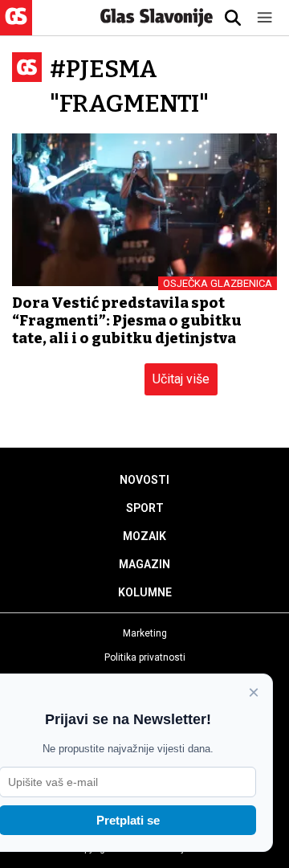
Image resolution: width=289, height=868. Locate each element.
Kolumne (145, 592)
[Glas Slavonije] (16, 28)
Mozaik (144, 536)
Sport (145, 508)
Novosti (144, 479)
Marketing (145, 633)
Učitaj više (181, 379)
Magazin (144, 564)
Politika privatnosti (144, 657)
